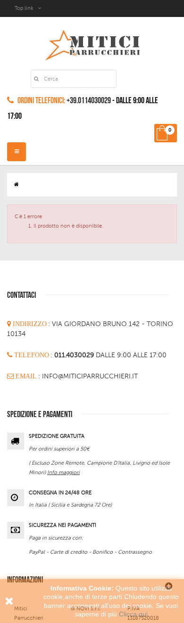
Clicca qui (133, 614)
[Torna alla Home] (16, 184)
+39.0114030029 (89, 101)
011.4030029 (75, 355)
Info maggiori (63, 472)
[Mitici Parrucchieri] (92, 43)
